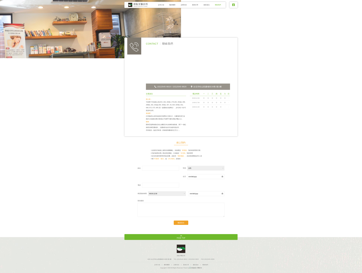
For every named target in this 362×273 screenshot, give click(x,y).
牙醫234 (199, 267)
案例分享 (195, 5)
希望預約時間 (142, 193)
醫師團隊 (172, 5)
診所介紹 (161, 5)
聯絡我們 (218, 5)
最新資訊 (207, 5)
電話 (139, 185)
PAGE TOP (181, 238)
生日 (184, 176)
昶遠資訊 (194, 267)
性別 (184, 168)
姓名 (139, 168)
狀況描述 (141, 200)
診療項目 (184, 5)
